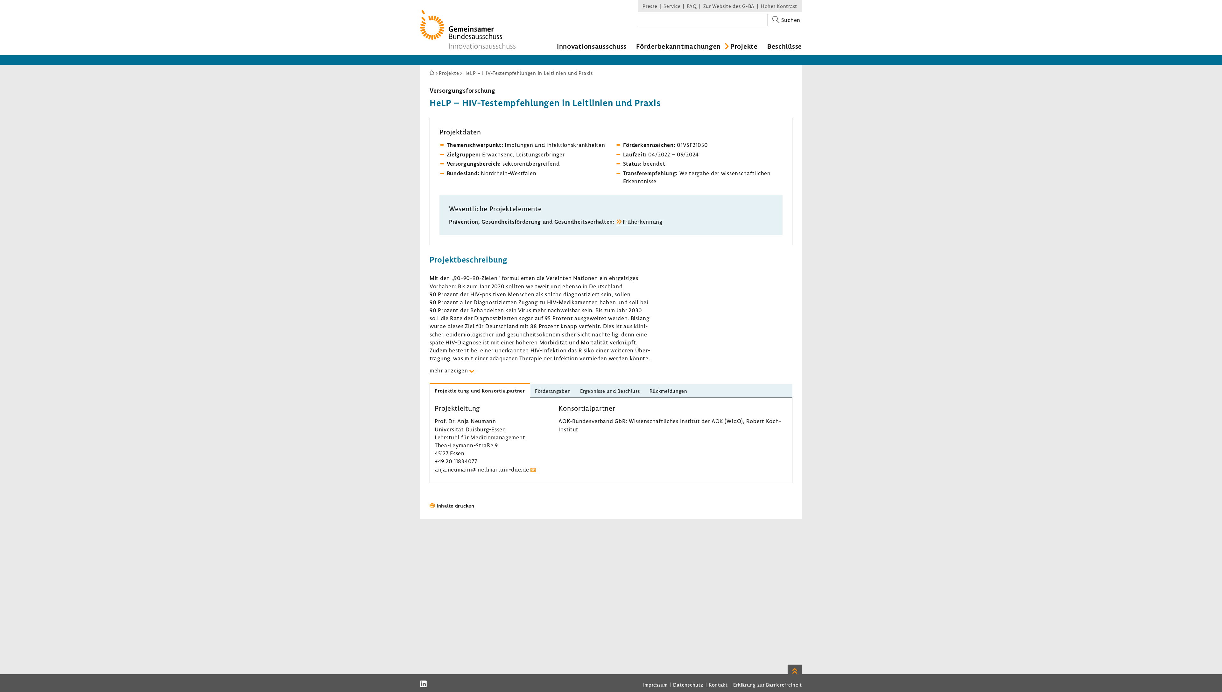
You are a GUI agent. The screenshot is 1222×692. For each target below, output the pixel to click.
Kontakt (718, 684)
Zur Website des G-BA (729, 6)
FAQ (692, 6)
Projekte (744, 46)
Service (672, 6)
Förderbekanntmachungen (678, 46)
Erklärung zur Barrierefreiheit (767, 684)
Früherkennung (643, 221)
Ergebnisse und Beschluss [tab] (610, 391)
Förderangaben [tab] (553, 391)
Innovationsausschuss (592, 46)
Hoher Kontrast (779, 6)
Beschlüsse (784, 46)
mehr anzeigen (449, 370)
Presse (650, 6)
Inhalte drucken (455, 505)
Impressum (655, 684)
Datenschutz (688, 684)
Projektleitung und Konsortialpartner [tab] (480, 390)
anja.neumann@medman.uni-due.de (482, 469)
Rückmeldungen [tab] (668, 391)
